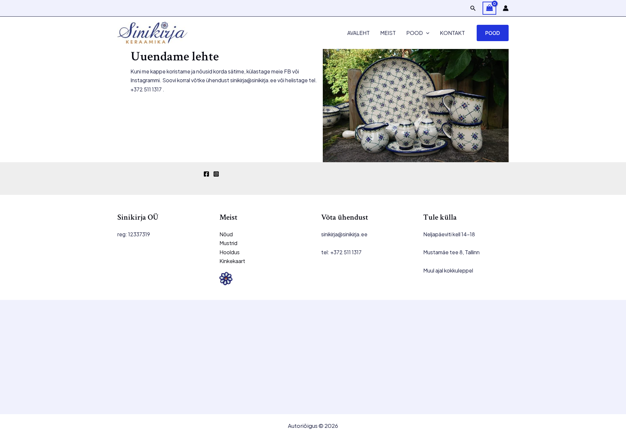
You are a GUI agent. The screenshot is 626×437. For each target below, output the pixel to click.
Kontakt (452, 32)
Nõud (226, 234)
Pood (414, 32)
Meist (388, 32)
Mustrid (228, 243)
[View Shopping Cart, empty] (489, 8)
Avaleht (358, 32)
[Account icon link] (506, 8)
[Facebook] (206, 174)
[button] (473, 8)
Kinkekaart (232, 261)
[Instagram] (216, 174)
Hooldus (229, 252)
